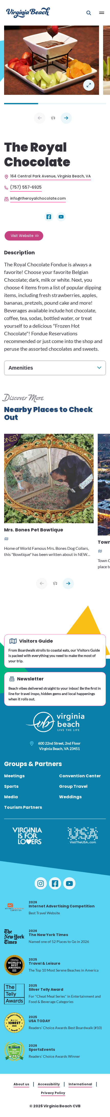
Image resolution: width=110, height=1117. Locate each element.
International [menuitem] (80, 1084)
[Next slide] (68, 583)
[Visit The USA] (83, 836)
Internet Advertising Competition (62, 904)
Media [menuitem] (11, 797)
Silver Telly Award (46, 987)
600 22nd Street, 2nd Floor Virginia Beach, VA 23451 (59, 746)
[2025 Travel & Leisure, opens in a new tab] (14, 965)
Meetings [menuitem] (14, 776)
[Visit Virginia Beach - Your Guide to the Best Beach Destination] (28, 12)
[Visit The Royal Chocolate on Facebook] (48, 216)
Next (66, 118)
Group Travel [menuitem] (73, 786)
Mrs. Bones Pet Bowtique (33, 530)
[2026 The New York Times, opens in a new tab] (14, 936)
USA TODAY (39, 1019)
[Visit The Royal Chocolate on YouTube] (61, 216)
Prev (39, 118)
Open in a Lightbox (88, 85)
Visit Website (22, 235)
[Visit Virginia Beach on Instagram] (41, 883)
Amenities (20, 368)
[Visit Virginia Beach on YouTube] (69, 883)
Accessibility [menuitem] (49, 1084)
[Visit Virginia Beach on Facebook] (55, 883)
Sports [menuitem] (11, 786)
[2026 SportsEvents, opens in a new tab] (14, 1051)
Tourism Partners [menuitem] (23, 807)
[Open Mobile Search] (88, 12)
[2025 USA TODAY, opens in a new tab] (14, 1022)
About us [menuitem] (21, 1084)
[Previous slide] (41, 583)
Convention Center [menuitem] (80, 776)
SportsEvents (42, 1047)
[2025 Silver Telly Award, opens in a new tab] (14, 994)
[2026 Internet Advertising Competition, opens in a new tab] (14, 908)
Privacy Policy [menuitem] (53, 1093)
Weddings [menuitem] (70, 797)
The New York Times (48, 933)
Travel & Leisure (44, 961)
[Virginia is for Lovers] (27, 836)
